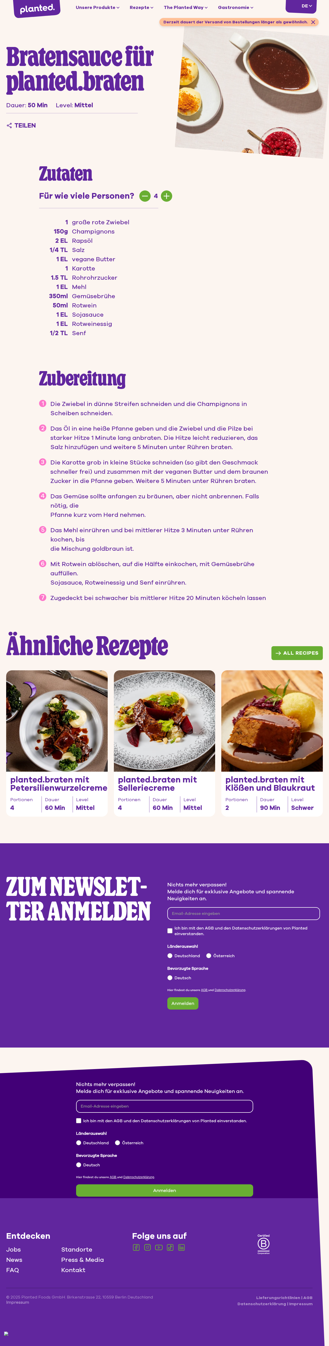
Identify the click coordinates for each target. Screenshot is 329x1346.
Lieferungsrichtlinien (278, 1298)
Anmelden (182, 1003)
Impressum (301, 1304)
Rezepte (139, 7)
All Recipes (301, 653)
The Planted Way (184, 7)
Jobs (13, 1249)
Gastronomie (233, 7)
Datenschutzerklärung (230, 990)
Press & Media (82, 1260)
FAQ (12, 1270)
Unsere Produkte (95, 7)
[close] (313, 22)
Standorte (76, 1249)
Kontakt (73, 1270)
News (14, 1260)
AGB (204, 990)
